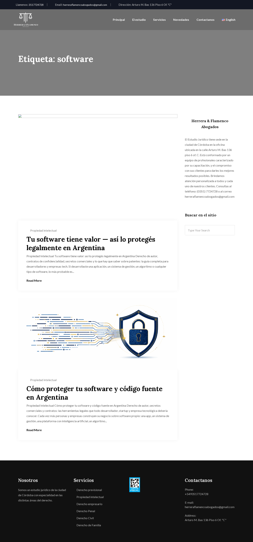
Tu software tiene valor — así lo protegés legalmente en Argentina (90, 243)
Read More (34, 280)
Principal (119, 19)
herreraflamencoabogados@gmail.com (85, 4)
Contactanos (205, 19)
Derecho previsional (89, 490)
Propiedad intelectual (43, 230)
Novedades (181, 19)
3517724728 (36, 4)
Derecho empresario (89, 504)
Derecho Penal (85, 511)
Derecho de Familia (88, 525)
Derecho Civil (85, 518)
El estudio (139, 19)
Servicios (159, 19)
